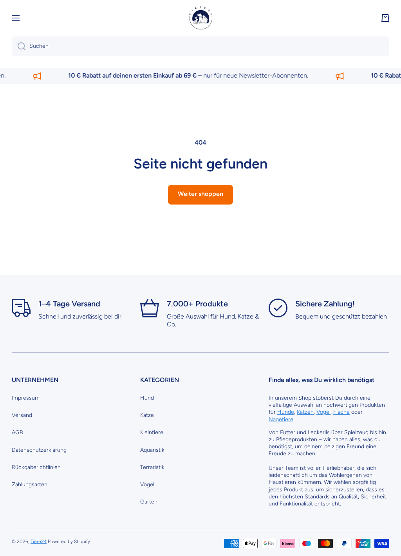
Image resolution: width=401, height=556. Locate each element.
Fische (341, 412)
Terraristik (152, 467)
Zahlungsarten (29, 484)
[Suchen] (18, 46)
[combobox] (200, 46)
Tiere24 (39, 541)
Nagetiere (281, 419)
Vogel (147, 484)
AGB (17, 432)
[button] (385, 18)
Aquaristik (152, 450)
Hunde (285, 412)
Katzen (305, 412)
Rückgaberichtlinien (36, 467)
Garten (148, 501)
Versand (22, 415)
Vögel (323, 412)
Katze (147, 415)
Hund (147, 398)
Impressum (26, 398)
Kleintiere (151, 432)
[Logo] (200, 18)
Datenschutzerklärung (39, 450)
